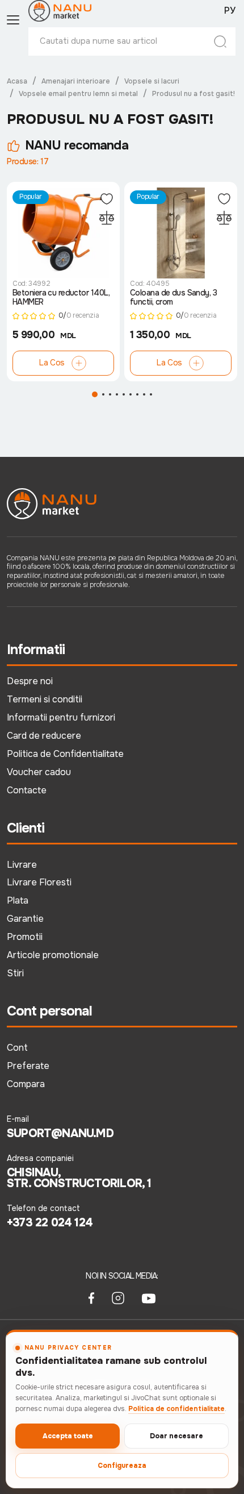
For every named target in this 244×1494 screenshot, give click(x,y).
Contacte (27, 790)
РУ (229, 10)
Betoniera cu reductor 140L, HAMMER (61, 297)
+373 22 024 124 (49, 1223)
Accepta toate (68, 1436)
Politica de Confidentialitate (65, 754)
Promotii (25, 937)
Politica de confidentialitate (176, 1408)
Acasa (17, 81)
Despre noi (30, 681)
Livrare (22, 865)
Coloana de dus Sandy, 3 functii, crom (173, 297)
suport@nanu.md (60, 1134)
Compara (26, 1084)
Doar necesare (176, 1436)
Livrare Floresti (39, 882)
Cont (17, 1048)
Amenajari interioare (75, 81)
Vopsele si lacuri (151, 81)
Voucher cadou (39, 772)
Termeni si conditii (44, 699)
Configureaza (122, 1465)
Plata (17, 900)
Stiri (15, 973)
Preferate (28, 1066)
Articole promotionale (53, 955)
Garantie (25, 919)
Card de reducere (44, 736)
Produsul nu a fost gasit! (193, 93)
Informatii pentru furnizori (61, 717)
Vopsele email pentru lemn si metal (78, 93)
